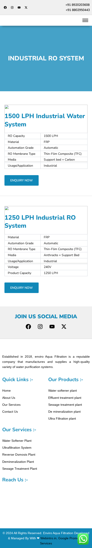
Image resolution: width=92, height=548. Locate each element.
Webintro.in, (48, 538)
